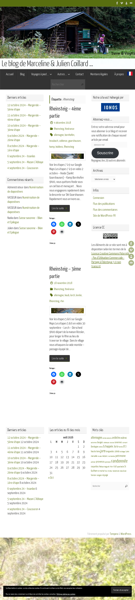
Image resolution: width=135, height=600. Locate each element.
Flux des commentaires (105, 209)
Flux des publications (104, 203)
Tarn (106, 471)
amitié (104, 438)
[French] (130, 74)
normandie (111, 456)
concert (124, 442)
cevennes (118, 442)
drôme (101, 447)
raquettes (95, 466)
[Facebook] (117, 3)
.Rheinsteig (59, 128)
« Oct (51, 477)
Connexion (98, 198)
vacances (116, 471)
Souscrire (105, 153)
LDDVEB (117, 452)
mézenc (105, 456)
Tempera (114, 533)
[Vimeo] (122, 3)
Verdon (93, 475)
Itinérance (69, 128)
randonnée (119, 461)
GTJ (124, 446)
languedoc (110, 451)
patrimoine (120, 455)
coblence (63, 140)
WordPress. (126, 533)
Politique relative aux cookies (66, 594)
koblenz (59, 146)
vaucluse (123, 471)
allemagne (59, 134)
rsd (114, 466)
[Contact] (131, 3)
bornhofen (69, 134)
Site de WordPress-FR (104, 215)
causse (112, 442)
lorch (72, 295)
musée (100, 456)
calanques (106, 442)
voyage (105, 475)
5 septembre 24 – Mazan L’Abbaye (25, 162)
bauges (100, 442)
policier (93, 462)
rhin (62, 301)
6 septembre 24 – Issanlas (21, 156)
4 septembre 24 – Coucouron (22, 168)
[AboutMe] (126, 3)
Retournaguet (104, 467)
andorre (109, 438)
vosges (99, 475)
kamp (52, 146)
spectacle (120, 467)
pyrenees (108, 462)
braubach (53, 140)
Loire (127, 451)
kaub (67, 295)
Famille (121, 447)
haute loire (95, 451)
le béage (122, 452)
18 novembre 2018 (63, 283)
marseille (94, 456)
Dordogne (94, 446)
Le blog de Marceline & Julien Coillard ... (47, 63)
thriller (110, 471)
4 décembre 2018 (62, 122)
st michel (101, 471)
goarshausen (74, 140)
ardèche (116, 437)
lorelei (79, 295)
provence (100, 461)
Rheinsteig (69, 146)
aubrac (124, 437)
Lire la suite (58, 208)
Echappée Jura (110, 446)
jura (102, 451)
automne (94, 442)
